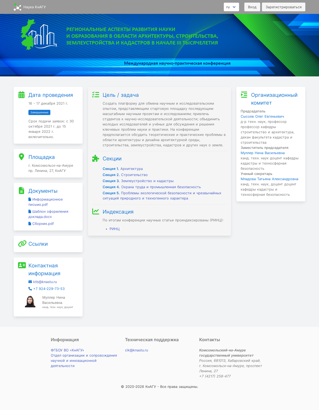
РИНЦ (115, 229)
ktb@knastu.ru (45, 282)
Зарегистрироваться (284, 7)
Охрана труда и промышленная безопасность (152, 187)
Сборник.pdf (43, 223)
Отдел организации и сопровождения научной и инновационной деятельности (84, 360)
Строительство (125, 175)
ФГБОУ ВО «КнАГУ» (67, 350)
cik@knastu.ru (136, 350)
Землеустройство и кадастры (138, 181)
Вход (252, 7)
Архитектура (123, 168)
